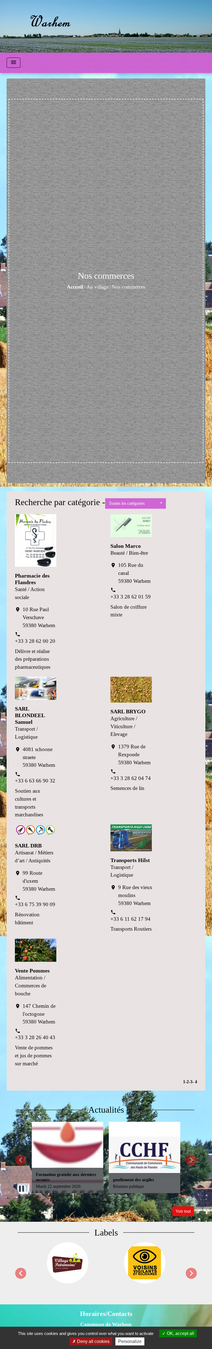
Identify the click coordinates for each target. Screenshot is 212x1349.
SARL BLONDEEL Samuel (30, 715)
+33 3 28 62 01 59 (130, 597)
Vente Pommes (32, 971)
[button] (135, 503)
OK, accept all (180, 1333)
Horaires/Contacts (106, 1313)
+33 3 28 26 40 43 (35, 1037)
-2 (187, 1081)
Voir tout (183, 1211)
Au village (97, 287)
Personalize (130, 1341)
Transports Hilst (130, 860)
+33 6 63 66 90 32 (35, 781)
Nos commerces (128, 287)
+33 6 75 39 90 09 (35, 904)
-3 (190, 1081)
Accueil (75, 287)
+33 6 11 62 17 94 (130, 919)
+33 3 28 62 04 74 (130, 778)
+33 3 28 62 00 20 (35, 641)
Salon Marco (125, 546)
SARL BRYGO (128, 711)
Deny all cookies (93, 1341)
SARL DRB (28, 846)
